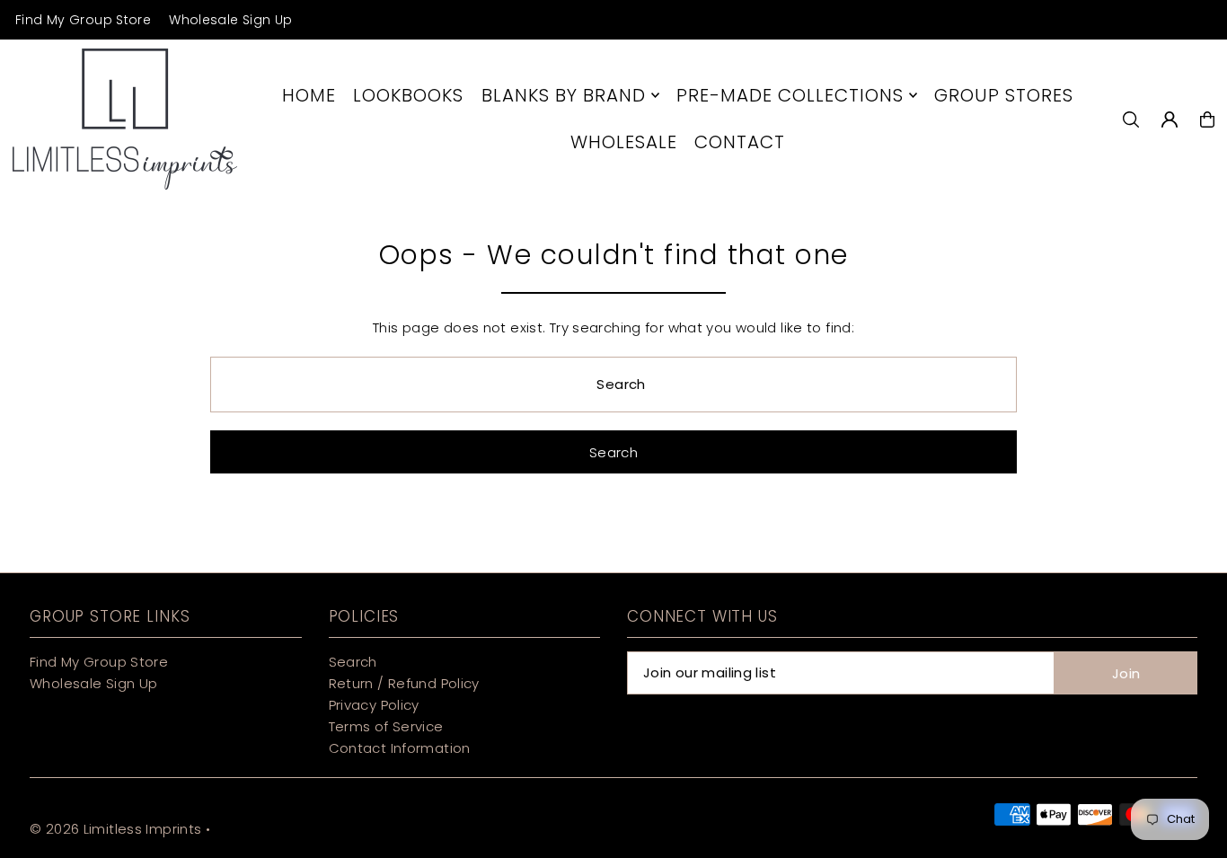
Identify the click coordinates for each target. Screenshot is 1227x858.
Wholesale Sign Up (230, 20)
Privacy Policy (374, 704)
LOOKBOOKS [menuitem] (408, 95)
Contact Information (400, 748)
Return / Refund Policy (404, 683)
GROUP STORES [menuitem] (1003, 95)
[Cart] (1207, 119)
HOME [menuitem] (309, 95)
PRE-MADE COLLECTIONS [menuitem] (790, 95)
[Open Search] (1131, 119)
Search (353, 661)
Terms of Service (386, 726)
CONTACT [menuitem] (739, 142)
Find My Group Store (83, 20)
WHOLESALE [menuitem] (623, 142)
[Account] (1169, 119)
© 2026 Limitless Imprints (115, 828)
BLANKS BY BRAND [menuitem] (563, 95)
